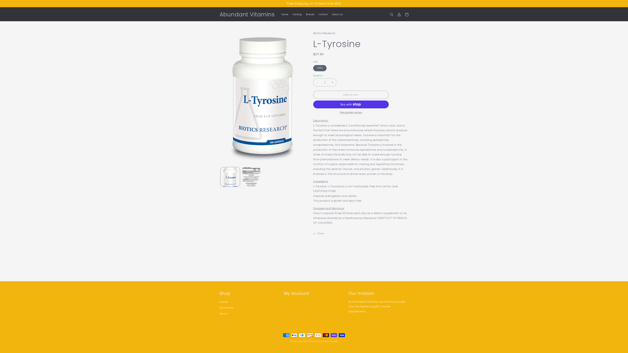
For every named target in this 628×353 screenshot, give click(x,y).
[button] (391, 14)
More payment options (351, 112)
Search (224, 313)
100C (320, 68)
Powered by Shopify (328, 341)
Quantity (318, 76)
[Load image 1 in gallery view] (230, 177)
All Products (227, 308)
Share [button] (320, 233)
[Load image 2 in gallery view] (251, 177)
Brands (224, 302)
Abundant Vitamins (308, 341)
